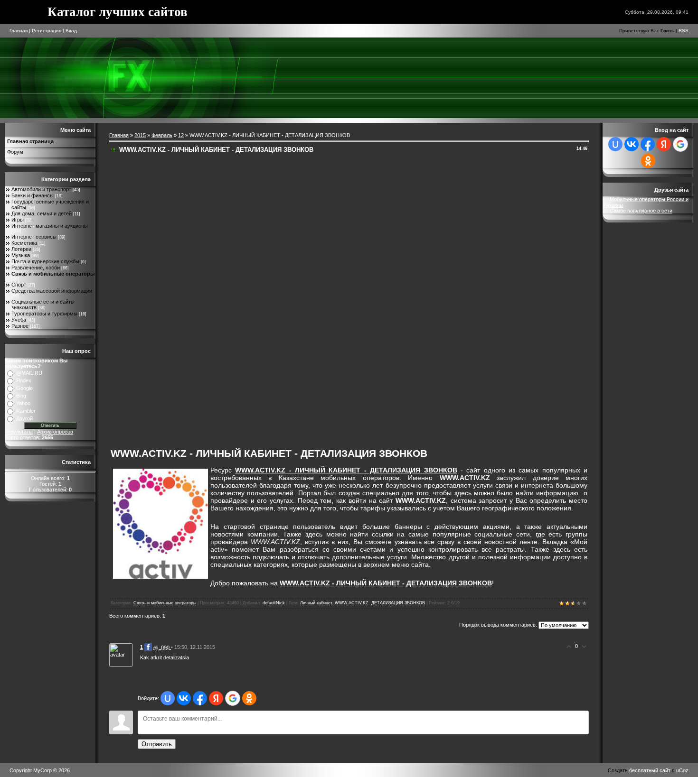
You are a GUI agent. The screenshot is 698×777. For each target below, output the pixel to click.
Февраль (161, 135)
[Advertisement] (272, 298)
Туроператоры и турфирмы (44, 313)
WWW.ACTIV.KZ (351, 603)
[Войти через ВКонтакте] (184, 698)
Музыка (20, 255)
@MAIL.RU (29, 373)
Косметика (24, 243)
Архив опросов (55, 432)
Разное (19, 326)
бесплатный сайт (649, 770)
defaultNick (274, 603)
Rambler (26, 411)
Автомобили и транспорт (41, 189)
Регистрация (46, 30)
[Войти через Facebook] (200, 698)
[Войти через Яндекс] (216, 698)
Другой (24, 418)
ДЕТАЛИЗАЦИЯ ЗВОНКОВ (398, 603)
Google (24, 388)
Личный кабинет (316, 603)
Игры (17, 219)
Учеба (18, 320)
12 (181, 135)
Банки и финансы (32, 195)
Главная (18, 30)
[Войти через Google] (232, 698)
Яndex (23, 380)
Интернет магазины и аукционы (49, 226)
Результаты (19, 432)
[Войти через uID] (167, 698)
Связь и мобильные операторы (52, 274)
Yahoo (23, 403)
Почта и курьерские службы (45, 261)
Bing (21, 395)
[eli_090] (121, 654)
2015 (140, 135)
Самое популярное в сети (641, 210)
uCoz (682, 770)
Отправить (156, 744)
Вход (71, 30)
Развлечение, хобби (35, 267)
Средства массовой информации (51, 291)
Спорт (18, 284)
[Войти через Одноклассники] (249, 698)
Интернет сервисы (34, 237)
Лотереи (21, 249)
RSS (684, 30)
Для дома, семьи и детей (41, 213)
